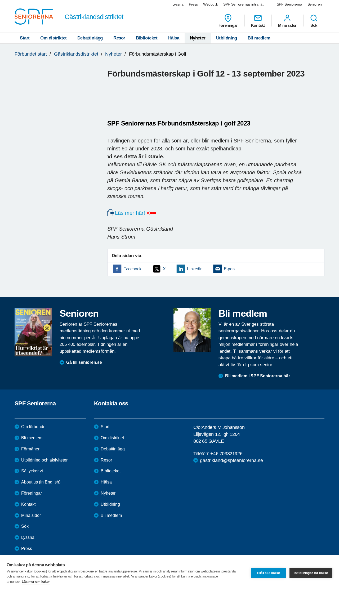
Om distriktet (53, 38)
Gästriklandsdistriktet (76, 54)
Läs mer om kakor (36, 582)
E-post (229, 269)
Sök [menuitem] (313, 25)
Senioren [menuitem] (314, 4)
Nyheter (198, 38)
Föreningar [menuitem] (228, 25)
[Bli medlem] (192, 330)
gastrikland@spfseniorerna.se (231, 460)
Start (25, 38)
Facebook (132, 269)
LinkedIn (194, 269)
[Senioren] (33, 332)
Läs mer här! (130, 213)
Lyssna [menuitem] (178, 4)
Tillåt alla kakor (268, 573)
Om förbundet (34, 426)
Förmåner (30, 449)
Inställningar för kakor (311, 573)
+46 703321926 (226, 453)
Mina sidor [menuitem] (287, 25)
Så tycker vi (32, 471)
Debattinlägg (90, 38)
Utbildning (226, 38)
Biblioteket (147, 38)
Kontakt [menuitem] (258, 25)
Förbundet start (31, 54)
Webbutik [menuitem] (210, 4)
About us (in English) (40, 482)
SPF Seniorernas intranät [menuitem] (243, 4)
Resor (119, 38)
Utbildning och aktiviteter (44, 460)
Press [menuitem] (193, 4)
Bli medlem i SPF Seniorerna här (257, 376)
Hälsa (173, 38)
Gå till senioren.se (84, 362)
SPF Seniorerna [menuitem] (289, 4)
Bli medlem (259, 38)
